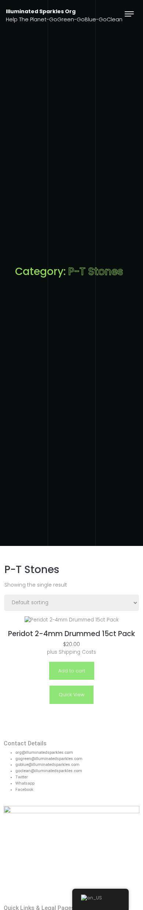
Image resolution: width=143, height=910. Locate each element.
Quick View (71, 694)
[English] (100, 899)
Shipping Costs (77, 652)
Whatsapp (24, 783)
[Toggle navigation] (129, 13)
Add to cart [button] (71, 671)
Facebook (24, 789)
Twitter (21, 777)
